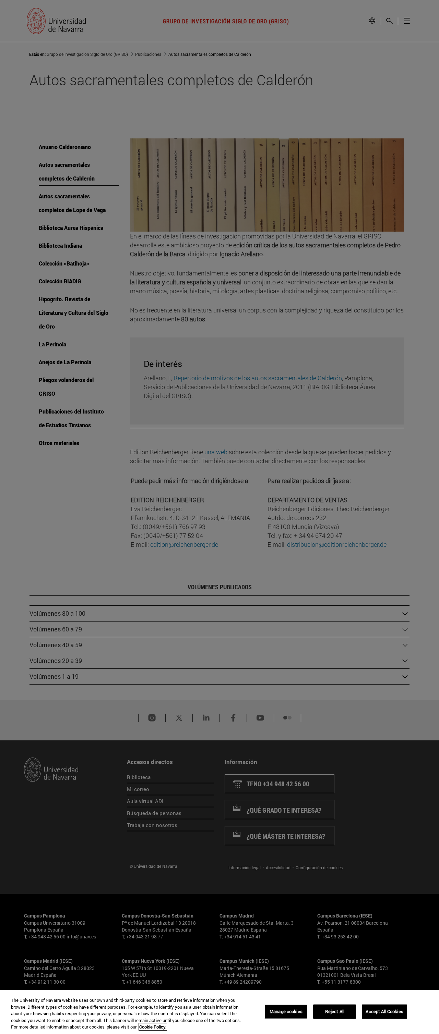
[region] (219, 1012)
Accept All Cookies (384, 1011)
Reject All (334, 1011)
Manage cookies (286, 1011)
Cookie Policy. (152, 1027)
